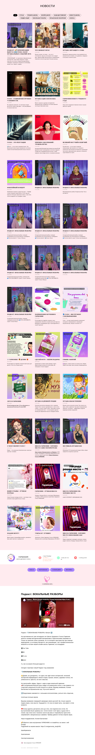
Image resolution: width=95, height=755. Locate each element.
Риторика (69, 569)
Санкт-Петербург (47, 556)
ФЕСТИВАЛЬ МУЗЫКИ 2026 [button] (72, 446)
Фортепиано (43, 569)
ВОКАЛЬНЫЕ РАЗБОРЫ (39, 18)
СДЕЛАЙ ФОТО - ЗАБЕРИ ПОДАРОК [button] (47, 359)
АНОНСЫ (72, 18)
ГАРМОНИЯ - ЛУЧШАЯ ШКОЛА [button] (46, 491)
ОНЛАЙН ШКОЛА (45, 15)
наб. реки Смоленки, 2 (48, 559)
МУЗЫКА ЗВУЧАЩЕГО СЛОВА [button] (73, 50)
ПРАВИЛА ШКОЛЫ (32, 15)
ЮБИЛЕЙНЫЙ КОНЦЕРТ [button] (16, 187)
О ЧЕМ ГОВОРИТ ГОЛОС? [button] (16, 446)
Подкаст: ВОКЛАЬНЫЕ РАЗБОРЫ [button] (47, 187)
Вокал (32, 569)
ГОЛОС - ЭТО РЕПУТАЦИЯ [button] (16, 142)
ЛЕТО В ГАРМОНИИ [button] (14, 401)
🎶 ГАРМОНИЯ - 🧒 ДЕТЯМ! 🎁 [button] (17, 359)
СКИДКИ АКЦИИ (24, 18)
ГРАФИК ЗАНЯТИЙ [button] (69, 359)
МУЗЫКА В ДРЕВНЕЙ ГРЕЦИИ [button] (45, 401)
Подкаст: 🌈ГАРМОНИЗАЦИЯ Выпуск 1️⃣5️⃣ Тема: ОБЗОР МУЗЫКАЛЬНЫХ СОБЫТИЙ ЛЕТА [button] (19, 52)
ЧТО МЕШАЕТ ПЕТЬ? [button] (42, 50)
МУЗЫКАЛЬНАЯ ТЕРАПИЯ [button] (72, 401)
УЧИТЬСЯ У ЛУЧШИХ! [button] (43, 533)
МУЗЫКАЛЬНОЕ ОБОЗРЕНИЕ (58, 18)
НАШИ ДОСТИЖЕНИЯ (60, 15)
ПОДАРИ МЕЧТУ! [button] (13, 533)
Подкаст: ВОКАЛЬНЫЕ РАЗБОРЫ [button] (75, 187)
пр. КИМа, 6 (45, 557)
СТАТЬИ (21, 15)
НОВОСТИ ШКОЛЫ (74, 15)
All (15, 15)
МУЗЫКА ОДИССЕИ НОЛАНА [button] (45, 98)
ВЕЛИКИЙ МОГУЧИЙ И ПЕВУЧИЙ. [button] (75, 142)
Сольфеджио (56, 569)
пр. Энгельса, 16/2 (47, 560)
